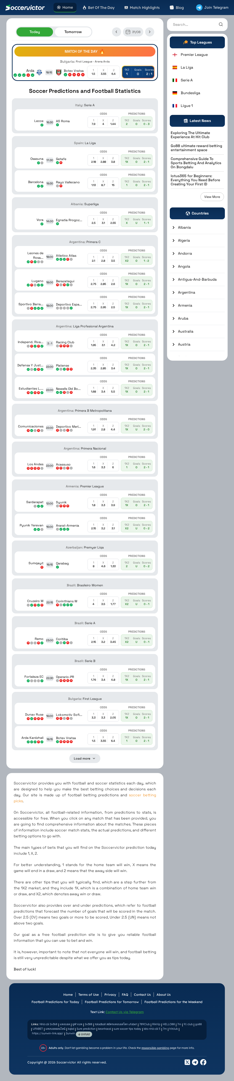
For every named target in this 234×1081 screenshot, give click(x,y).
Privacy (110, 995)
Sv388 (88, 1024)
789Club (144, 1024)
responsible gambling (155, 1048)
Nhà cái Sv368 (48, 1024)
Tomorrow (73, 31)
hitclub (173, 1028)
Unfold (85, 1034)
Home (68, 995)
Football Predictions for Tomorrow (112, 1002)
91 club (188, 1024)
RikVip (156, 1024)
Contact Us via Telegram (125, 1012)
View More (212, 197)
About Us (164, 995)
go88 (198, 1024)
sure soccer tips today (127, 1028)
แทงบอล (65, 1024)
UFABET (38, 1028)
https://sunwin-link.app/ (47, 1033)
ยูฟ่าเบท (77, 1024)
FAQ (125, 995)
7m (179, 1024)
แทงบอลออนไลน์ (55, 1028)
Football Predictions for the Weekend (173, 1002)
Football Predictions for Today (55, 1002)
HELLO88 (169, 1024)
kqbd (71, 1028)
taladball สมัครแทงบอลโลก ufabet (116, 1024)
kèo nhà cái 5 (152, 1028)
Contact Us (142, 995)
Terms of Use (88, 995)
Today (34, 31)
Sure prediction (86, 1028)
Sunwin (70, 1033)
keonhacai (104, 1028)
